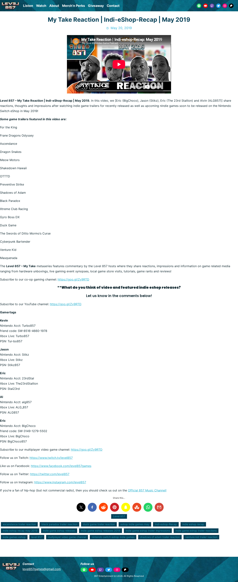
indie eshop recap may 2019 (20, 530)
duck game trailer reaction (99, 524)
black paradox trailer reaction (59, 524)
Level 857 (119, 516)
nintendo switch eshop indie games (113, 537)
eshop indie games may (134, 524)
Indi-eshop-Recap (166, 524)
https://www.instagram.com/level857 (60, 482)
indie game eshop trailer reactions (196, 530)
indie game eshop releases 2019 (100, 530)
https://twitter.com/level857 (49, 474)
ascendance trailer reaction (19, 524)
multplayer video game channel (67, 537)
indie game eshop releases (59, 530)
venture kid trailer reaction (201, 537)
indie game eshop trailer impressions (148, 530)
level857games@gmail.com (41, 569)
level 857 (36, 537)
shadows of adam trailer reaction (160, 537)
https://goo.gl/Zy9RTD (73, 279)
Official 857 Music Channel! (147, 490)
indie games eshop (14, 537)
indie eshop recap (193, 524)
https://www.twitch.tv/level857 (51, 458)
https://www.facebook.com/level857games (61, 466)
